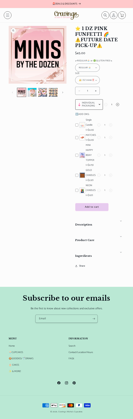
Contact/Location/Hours (81, 352)
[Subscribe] (93, 319)
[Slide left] (12, 92)
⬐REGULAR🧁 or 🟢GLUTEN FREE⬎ (93, 61)
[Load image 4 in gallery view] (53, 92)
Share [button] (82, 266)
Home (12, 346)
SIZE (77, 73)
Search (72, 346)
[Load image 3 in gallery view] (42, 92)
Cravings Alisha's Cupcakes (70, 411)
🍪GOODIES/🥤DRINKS (21, 359)
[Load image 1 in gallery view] (21, 92)
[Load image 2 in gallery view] (32, 92)
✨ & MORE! (15, 371)
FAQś (71, 359)
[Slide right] (62, 92)
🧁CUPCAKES (16, 352)
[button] (7, 15)
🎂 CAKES (14, 365)
